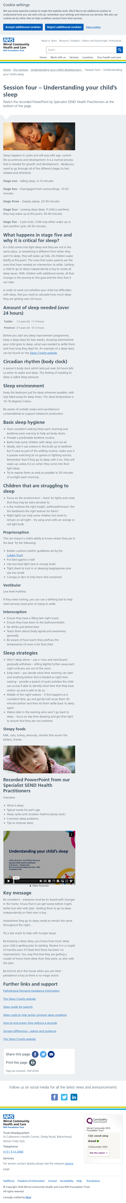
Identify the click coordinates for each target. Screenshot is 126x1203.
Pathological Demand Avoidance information (31, 991)
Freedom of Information (31, 1180)
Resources (64, 40)
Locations (87, 57)
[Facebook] (54, 1097)
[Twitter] (64, 1097)
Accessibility (66, 1180)
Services (74, 57)
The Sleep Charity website (19, 999)
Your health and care (109, 57)
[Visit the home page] (16, 44)
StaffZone (8, 1180)
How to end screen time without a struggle (30, 1023)
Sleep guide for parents (18, 1007)
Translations (93, 1180)
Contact (52, 1180)
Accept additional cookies (23, 27)
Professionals (115, 40)
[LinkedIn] (74, 1097)
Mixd (28, 1197)
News (54, 40)
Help (79, 1180)
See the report (97, 1152)
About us (45, 40)
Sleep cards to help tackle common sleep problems (35, 1015)
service (69, 1163)
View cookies (93, 27)
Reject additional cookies (64, 27)
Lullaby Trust (14, 555)
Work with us (58, 57)
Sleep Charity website (43, 353)
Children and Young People (94, 40)
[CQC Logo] (97, 1123)
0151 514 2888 (13, 1151)
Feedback (75, 40)
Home (43, 57)
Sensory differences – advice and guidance (29, 1031)
